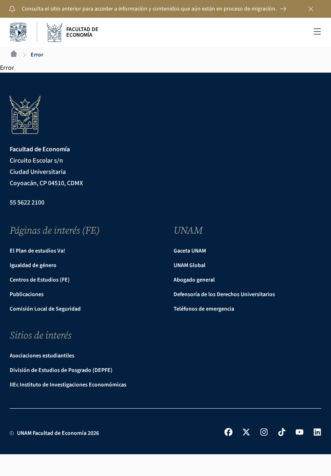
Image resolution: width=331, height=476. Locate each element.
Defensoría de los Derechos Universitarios (224, 294)
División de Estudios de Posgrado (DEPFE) (61, 370)
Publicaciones (27, 294)
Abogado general (194, 280)
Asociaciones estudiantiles (42, 356)
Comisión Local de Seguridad (45, 309)
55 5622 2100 (27, 202)
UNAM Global (189, 265)
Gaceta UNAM (190, 251)
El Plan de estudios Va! (37, 251)
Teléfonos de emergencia (204, 309)
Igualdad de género (33, 265)
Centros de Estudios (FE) (40, 280)
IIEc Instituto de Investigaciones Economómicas (68, 385)
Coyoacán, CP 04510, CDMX (46, 183)
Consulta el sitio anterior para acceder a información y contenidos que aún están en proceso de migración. (149, 9)
